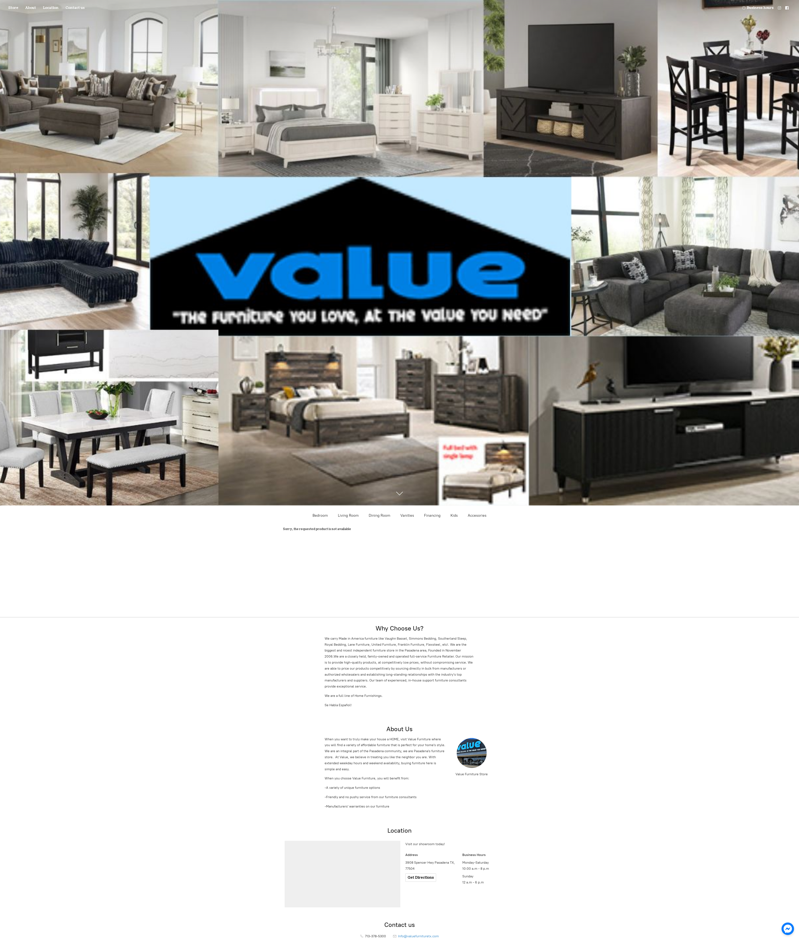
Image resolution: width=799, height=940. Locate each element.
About (30, 8)
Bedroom (320, 515)
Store (13, 8)
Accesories (477, 515)
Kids (454, 515)
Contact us (75, 8)
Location (50, 8)
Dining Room (379, 515)
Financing (432, 515)
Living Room (348, 515)
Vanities (407, 515)
